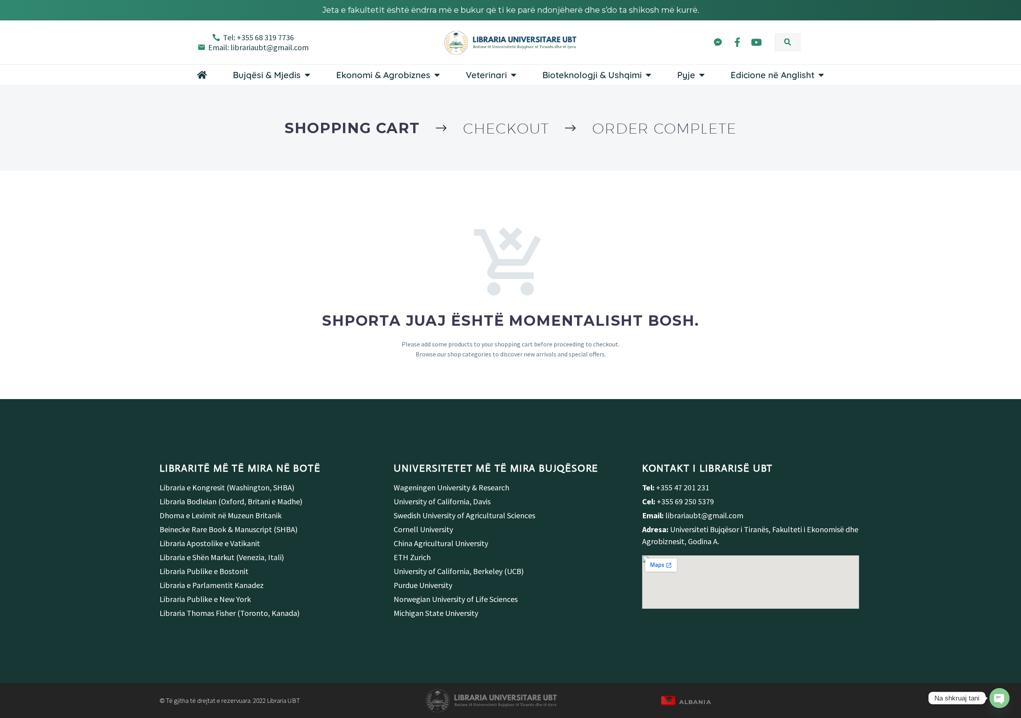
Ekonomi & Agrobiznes (383, 75)
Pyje (686, 75)
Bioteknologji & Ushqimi (592, 75)
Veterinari (486, 75)
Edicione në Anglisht (772, 75)
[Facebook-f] (737, 42)
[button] (787, 42)
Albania (695, 702)
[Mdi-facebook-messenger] (717, 42)
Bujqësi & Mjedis (267, 75)
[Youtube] (756, 42)
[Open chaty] (999, 698)
